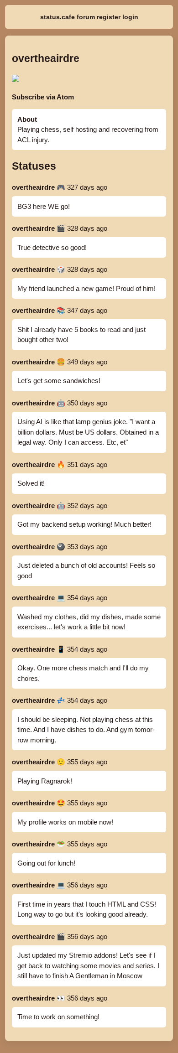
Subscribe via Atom (43, 97)
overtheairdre (33, 187)
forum (86, 17)
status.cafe (57, 17)
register (108, 17)
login (130, 17)
